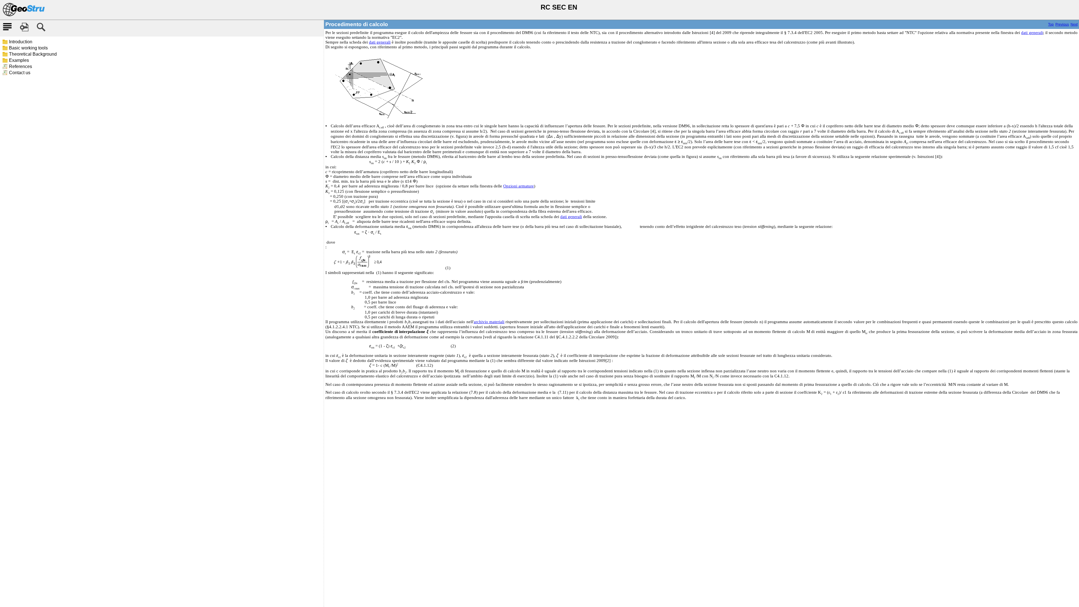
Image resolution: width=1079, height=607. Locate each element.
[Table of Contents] (7, 27)
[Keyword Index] (24, 27)
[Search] (41, 27)
